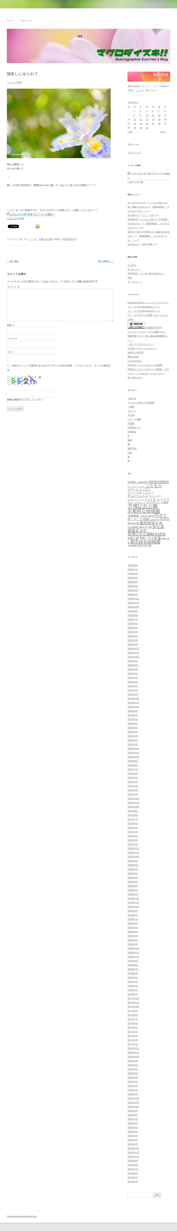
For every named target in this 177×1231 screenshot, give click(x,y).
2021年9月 (133, 811)
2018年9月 (133, 961)
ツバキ (158, 496)
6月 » (163, 132)
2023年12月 (133, 698)
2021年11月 (133, 802)
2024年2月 (133, 690)
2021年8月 (133, 815)
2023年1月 (133, 744)
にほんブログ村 (15, 218)
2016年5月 (133, 1077)
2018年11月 (133, 952)
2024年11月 (133, 653)
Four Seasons (135, 361)
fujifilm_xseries (138, 482)
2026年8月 (133, 565)
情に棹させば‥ (135, 377)
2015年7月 (133, 1119)
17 (147, 119)
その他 (131, 415)
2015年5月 (133, 1127)
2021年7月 (133, 819)
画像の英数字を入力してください (25, 399)
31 (147, 127)
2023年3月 (133, 736)
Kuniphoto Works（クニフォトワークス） (148, 302)
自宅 (143, 530)
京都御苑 (133, 516)
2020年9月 (133, 861)
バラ (152, 499)
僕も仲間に (105, 261)
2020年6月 (133, 873)
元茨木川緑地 (146, 516)
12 (159, 115)
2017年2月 (133, 1040)
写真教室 (132, 431)
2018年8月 (133, 965)
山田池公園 (155, 520)
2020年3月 (133, 886)
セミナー (132, 411)
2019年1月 (133, 944)
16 (141, 119)
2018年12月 (133, 948)
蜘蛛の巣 (165, 539)
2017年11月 (133, 1002)
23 (141, 123)
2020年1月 (133, 894)
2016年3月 (133, 1086)
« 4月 (130, 132)
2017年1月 (133, 1044)
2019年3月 (133, 936)
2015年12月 (133, 1098)
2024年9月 (133, 661)
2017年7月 (133, 1019)
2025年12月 (133, 598)
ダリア (151, 492)
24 (147, 123)
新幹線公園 (133, 523)
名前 (11, 325)
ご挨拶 (131, 406)
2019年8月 (133, 915)
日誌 (130, 452)
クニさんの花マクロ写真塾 (141, 402)
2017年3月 (133, 1036)
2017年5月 (133, 1027)
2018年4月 (133, 981)
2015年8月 (133, 1115)
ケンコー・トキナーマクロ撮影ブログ (147, 332)
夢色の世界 (133, 357)
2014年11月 (133, 1152)
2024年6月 (133, 673)
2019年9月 (133, 911)
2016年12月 (133, 1048)
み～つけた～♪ (135, 282)
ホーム (10, 20)
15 (135, 119)
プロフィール (26, 20)
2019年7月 (133, 919)
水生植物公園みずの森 (140, 527)
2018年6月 (133, 973)
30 (141, 127)
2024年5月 (133, 677)
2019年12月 (133, 898)
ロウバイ (151, 502)
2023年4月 (133, 732)
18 (153, 119)
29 (135, 127)
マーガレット (140, 503)
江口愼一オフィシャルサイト (142, 348)
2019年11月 (133, 902)
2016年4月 (133, 1081)
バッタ (143, 499)
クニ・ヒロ (148, 215)
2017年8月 (133, 1015)
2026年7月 (133, 569)
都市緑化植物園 (145, 541)
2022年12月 (133, 748)
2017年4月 (133, 1031)
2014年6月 (133, 1173)
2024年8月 (133, 665)
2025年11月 (133, 603)
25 (153, 123)
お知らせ (132, 398)
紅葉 (160, 526)
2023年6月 (133, 723)
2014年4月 (133, 1181)
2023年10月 (133, 707)
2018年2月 (133, 990)
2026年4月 (133, 582)
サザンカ (133, 489)
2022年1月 (133, 794)
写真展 (131, 423)
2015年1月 (133, 1144)
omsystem (159, 481)
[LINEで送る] (37, 226)
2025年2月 (133, 640)
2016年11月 (133, 1052)
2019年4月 (133, 931)
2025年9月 (133, 611)
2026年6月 (133, 573)
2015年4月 (133, 1131)
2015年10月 (133, 1106)
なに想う (132, 265)
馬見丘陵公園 (144, 545)
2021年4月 (133, 832)
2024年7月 (133, 669)
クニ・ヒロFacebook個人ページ (144, 307)
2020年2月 (133, 890)
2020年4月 (133, 882)
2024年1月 (133, 694)
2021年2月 (133, 840)
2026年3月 (133, 586)
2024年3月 (133, 686)
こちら (139, 90)
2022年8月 (133, 765)
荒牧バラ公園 (148, 538)
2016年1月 (133, 1094)
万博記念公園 (45, 239)
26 (159, 123)
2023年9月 (133, 711)
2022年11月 (133, 752)
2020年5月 (133, 877)
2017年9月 (133, 1011)
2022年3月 (133, 786)
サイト (10, 352)
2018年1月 (133, 994)
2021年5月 (133, 827)
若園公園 (133, 538)
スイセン (145, 489)
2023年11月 (133, 702)
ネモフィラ (133, 499)
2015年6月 (133, 1123)
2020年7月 (133, 869)
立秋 (130, 277)
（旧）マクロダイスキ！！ (141, 344)
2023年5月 (133, 727)
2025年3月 (133, 636)
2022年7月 (133, 769)
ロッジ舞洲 (162, 502)
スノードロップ (137, 492)
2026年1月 (133, 594)
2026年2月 (133, 590)
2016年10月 (133, 1056)
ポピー (131, 502)
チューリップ (138, 495)
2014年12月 (133, 1148)
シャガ (33, 239)
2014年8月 (133, 1165)
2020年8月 (133, 865)
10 (147, 115)
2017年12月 (133, 998)
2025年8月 (133, 615)
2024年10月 (133, 657)
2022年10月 (133, 757)
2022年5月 (133, 777)
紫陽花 (133, 530)
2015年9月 (133, 1111)
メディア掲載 (134, 419)
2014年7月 (133, 1169)
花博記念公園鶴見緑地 (147, 534)
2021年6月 (133, 823)
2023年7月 (133, 719)
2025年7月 (133, 619)
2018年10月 (133, 956)
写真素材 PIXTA (153, 327)
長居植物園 (132, 545)
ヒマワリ (163, 499)
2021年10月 (133, 807)
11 (153, 115)
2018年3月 (133, 986)
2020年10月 (133, 857)
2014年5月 (133, 1177)
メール (12, 338)
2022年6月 (133, 773)
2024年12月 (133, 648)
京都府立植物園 (144, 511)
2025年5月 (133, 628)
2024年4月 (133, 682)
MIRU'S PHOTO (136, 352)
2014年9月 (133, 1161)
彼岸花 (165, 519)
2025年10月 (133, 607)
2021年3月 (133, 836)
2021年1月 (133, 844)
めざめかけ (133, 215)
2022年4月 (133, 782)
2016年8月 (133, 1065)
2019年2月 (133, 940)
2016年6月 (133, 1073)
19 (159, 119)
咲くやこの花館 (138, 519)
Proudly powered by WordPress (22, 1216)
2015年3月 (133, 1136)
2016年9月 (133, 1061)
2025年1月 (133, 644)
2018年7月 (133, 969)
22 (135, 123)
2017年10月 (133, 1006)
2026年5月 (133, 578)
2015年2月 (133, 1140)
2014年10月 (133, 1156)
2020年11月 (133, 852)
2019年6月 (133, 923)
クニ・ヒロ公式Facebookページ (144, 311)
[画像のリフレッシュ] (40, 377)
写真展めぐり (134, 427)
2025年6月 (133, 623)
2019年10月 (133, 907)
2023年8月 (133, 715)
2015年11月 (133, 1102)
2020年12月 (133, 848)
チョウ (152, 496)
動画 (130, 440)
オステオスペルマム (136, 486)
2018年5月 (133, 977)
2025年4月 (133, 632)
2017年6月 (133, 1023)
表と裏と (13, 261)
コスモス (153, 486)
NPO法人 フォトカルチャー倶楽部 (145, 365)
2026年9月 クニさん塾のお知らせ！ (146, 273)
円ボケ (160, 515)
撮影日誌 (132, 448)
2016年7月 (133, 1069)
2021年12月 (133, 798)
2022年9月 (133, 761)
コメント (13, 286)
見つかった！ (134, 269)
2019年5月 (133, 927)
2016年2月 (133, 1090)
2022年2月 (133, 790)
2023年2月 (133, 740)
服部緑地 (147, 523)
